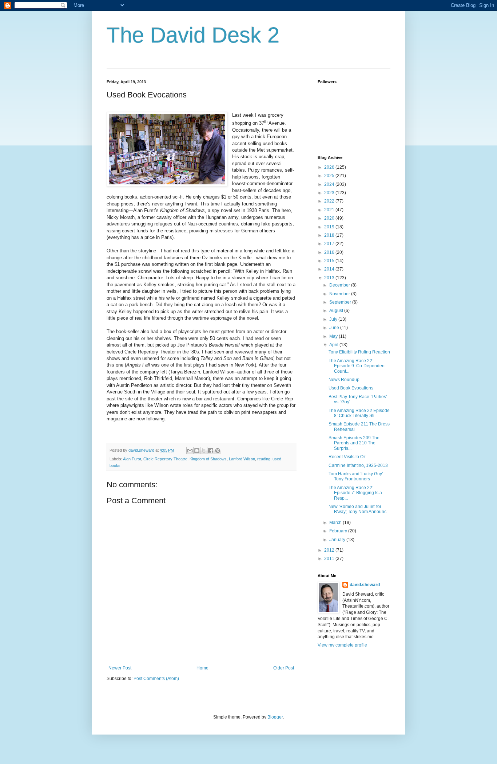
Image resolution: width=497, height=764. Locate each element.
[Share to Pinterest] (217, 450)
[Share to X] (203, 450)
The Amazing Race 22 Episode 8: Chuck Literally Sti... (359, 413)
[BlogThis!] (196, 450)
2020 (329, 218)
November (340, 293)
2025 (329, 175)
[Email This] (190, 450)
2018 (329, 235)
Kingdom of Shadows (208, 459)
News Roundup (344, 379)
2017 (329, 243)
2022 (329, 201)
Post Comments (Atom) (156, 678)
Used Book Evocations (351, 388)
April (334, 344)
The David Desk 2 (193, 35)
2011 (329, 558)
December (340, 285)
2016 (329, 252)
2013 (329, 277)
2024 (329, 184)
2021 (329, 209)
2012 (329, 550)
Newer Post (119, 668)
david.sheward (365, 584)
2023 (329, 192)
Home (202, 668)
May (334, 336)
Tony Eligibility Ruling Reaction (359, 352)
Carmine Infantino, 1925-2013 (358, 465)
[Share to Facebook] (210, 450)
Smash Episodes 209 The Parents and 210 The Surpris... (354, 443)
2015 (329, 260)
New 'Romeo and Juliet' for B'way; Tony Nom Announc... (359, 509)
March (336, 522)
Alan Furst (132, 459)
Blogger (275, 717)
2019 (329, 226)
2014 (329, 269)
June (334, 327)
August (336, 310)
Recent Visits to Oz (347, 456)
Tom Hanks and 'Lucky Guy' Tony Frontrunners (356, 476)
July (333, 319)
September (340, 302)
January (337, 539)
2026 (329, 167)
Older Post (283, 668)
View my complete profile (342, 645)
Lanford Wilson (242, 459)
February (338, 530)
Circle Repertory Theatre (165, 459)
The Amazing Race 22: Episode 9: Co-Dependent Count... (357, 366)
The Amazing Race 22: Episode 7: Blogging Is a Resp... (355, 493)
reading (263, 459)
